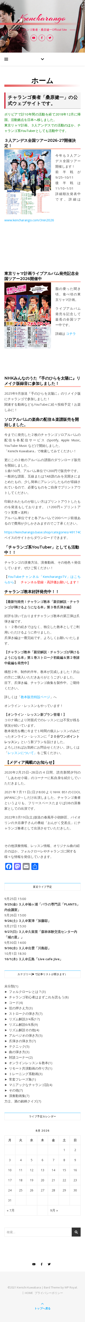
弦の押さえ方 (21, 1008)
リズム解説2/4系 (24, 1019)
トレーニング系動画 (25, 1074)
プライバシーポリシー (49, 1293)
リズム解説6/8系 (23, 1024)
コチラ (71, 333)
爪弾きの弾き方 (22, 1041)
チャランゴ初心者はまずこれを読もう (39, 997)
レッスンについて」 (22, 753)
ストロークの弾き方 (25, 1013)
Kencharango (42, 18)
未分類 (11, 986)
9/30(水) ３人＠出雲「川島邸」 (27, 948)
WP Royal (71, 1287)
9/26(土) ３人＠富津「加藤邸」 (27, 920)
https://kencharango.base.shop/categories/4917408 (43, 532)
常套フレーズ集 (22, 1079)
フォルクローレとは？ (27, 991)
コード (16, 1002)
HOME (29, 1293)
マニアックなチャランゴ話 (30, 1084)
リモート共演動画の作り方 (30, 1068)
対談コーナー (21, 1057)
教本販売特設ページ (35, 697)
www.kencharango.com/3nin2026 (29, 220)
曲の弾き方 (19, 1052)
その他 (16, 1090)
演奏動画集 (19, 1095)
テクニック (19, 1046)
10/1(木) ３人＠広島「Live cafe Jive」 (33, 959)
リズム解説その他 (24, 1030)
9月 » (54, 1210)
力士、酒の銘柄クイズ (22, 1101)
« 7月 (11, 1210)
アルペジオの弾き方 (25, 1035)
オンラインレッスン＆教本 (30, 1063)
